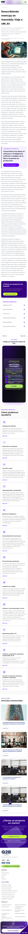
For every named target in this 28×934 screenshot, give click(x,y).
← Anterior (4, 335)
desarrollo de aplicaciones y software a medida (14, 231)
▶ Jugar (14, 386)
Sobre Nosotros (5, 872)
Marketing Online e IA (20, 916)
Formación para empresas (5, 914)
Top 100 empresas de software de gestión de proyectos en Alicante (12, 750)
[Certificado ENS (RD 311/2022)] (8, 861)
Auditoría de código (20, 913)
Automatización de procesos (19, 910)
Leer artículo (6, 728)
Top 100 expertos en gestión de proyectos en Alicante (12, 778)
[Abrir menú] (25, 2)
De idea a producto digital (7, 896)
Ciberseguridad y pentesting (19, 907)
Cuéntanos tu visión (14, 836)
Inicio (2, 7)
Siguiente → (23, 335)
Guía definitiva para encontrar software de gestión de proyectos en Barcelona (14, 723)
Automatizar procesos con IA (8, 892)
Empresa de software (6, 886)
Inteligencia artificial (6, 904)
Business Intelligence (6, 910)
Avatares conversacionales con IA (6, 918)
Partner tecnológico (6, 888)
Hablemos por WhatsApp (14, 840)
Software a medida (6, 884)
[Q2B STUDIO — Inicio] (3, 2)
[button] (23, 929)
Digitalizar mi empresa (6, 898)
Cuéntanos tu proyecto (11, 165)
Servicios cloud (5, 906)
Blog (5, 7)
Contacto (3, 878)
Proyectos (3, 874)
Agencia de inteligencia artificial (9, 890)
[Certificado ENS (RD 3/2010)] (3, 861)
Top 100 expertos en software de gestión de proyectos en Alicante (12, 805)
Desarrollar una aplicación (7, 894)
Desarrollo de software (20, 904)
